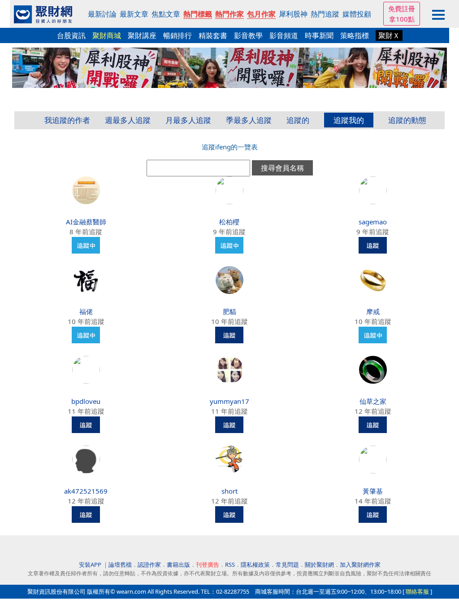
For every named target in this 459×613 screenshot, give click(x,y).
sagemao (373, 221)
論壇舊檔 (120, 564)
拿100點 (402, 18)
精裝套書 (213, 35)
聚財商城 (106, 35)
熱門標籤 (197, 14)
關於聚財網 (319, 564)
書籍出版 (178, 564)
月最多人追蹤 (188, 120)
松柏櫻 (229, 221)
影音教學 (248, 35)
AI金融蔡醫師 (86, 221)
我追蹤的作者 (67, 120)
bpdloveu (85, 401)
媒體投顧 (356, 14)
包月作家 (261, 14)
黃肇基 (373, 490)
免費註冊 (401, 8)
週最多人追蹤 (128, 120)
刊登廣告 (207, 564)
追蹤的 (297, 120)
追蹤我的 (348, 120)
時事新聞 (319, 35)
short (229, 490)
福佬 (86, 311)
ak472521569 (86, 490)
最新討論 (102, 14)
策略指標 (354, 35)
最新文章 (134, 14)
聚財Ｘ (389, 35)
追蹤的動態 (407, 120)
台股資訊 (71, 35)
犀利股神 (293, 14)
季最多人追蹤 (249, 120)
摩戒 (373, 311)
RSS (230, 564)
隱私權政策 (255, 564)
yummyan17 (229, 401)
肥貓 (229, 311)
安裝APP (91, 564)
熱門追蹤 (325, 14)
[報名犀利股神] (229, 66)
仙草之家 (372, 401)
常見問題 (287, 564)
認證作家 (149, 564)
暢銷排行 (177, 35)
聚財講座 (142, 35)
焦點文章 (166, 14)
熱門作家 (229, 14)
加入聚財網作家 (360, 564)
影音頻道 (283, 35)
